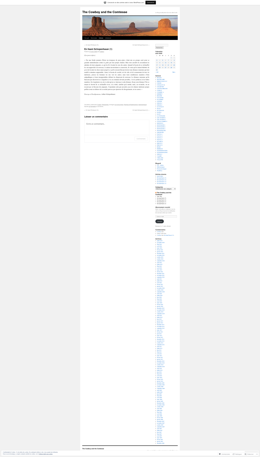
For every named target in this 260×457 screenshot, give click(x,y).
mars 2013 (159, 330)
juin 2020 (159, 297)
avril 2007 (159, 436)
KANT (158, 114)
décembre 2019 (160, 308)
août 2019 (159, 315)
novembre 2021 (161, 275)
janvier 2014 (160, 323)
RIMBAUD (160, 148)
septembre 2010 (161, 366)
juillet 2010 (159, 370)
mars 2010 (159, 377)
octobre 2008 (160, 406)
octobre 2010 (160, 364)
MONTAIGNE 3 (161, 128)
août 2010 (159, 368)
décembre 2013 (160, 324)
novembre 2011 (161, 341)
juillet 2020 (159, 295)
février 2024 (160, 250)
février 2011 (160, 357)
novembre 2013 (161, 326)
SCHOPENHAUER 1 (162, 150)
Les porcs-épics (119, 104)
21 (168, 65)
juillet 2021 (159, 281)
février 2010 (160, 379)
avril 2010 (159, 375)
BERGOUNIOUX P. (162, 81)
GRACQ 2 (159, 105)
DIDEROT (159, 94)
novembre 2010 (161, 363)
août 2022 (159, 262)
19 (162, 65)
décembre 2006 (160, 443)
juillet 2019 (159, 317)
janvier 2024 (160, 251)
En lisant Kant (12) (161, 183)
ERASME (159, 96)
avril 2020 (159, 301)
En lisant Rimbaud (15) (91, 45)
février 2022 (160, 271)
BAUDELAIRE (161, 79)
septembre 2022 (161, 260)
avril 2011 (159, 354)
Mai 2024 (159, 244)
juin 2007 (159, 432)
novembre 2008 (161, 405)
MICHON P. (160, 123)
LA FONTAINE (161, 116)
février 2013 (160, 332)
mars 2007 (159, 437)
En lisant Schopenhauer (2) (141, 45)
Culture (101, 38)
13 (165, 62)
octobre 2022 (160, 259)
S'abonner (159, 221)
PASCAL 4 (160, 139)
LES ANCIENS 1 (161, 117)
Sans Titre (159, 196)
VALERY (159, 156)
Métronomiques (161, 167)
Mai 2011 (159, 352)
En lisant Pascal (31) (169, 235)
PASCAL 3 (160, 138)
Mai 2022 (159, 266)
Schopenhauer (142, 104)
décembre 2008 (160, 403)
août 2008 (159, 408)
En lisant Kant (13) (161, 181)
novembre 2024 (161, 242)
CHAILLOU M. (161, 85)
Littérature (108, 38)
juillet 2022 (159, 264)
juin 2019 (159, 319)
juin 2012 (159, 333)
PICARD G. (160, 141)
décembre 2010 (160, 361)
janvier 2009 (160, 401)
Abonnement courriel (162, 207)
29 (171, 67)
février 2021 (160, 284)
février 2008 (160, 417)
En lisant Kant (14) (161, 180)
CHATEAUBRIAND (162, 88)
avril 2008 (159, 414)
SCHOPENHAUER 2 (162, 152)
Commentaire (141, 139)
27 (165, 67)
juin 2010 (159, 372)
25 (159, 67)
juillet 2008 (159, 410)
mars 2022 (159, 270)
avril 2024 (159, 246)
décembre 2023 (160, 253)
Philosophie (105, 104)
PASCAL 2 (160, 136)
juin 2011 (159, 350)
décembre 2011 (160, 339)
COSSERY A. (160, 92)
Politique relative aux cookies (46, 454)
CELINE (159, 83)
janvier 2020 (160, 306)
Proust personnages (161, 169)
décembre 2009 (160, 383)
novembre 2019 (161, 310)
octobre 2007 (160, 425)
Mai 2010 (159, 374)
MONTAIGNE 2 (161, 127)
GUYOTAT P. (160, 107)
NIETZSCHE (160, 132)
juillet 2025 (159, 240)
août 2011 (159, 346)
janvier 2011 (160, 359)
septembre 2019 (161, 313)
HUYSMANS (160, 110)
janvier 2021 (160, 286)
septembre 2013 (161, 328)
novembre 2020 (161, 288)
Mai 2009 (159, 395)
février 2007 (160, 439)
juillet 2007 (159, 430)
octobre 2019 (160, 312)
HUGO (159, 108)
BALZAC (159, 77)
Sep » (174, 72)
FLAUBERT (160, 99)
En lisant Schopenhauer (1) (98, 48)
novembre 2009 (161, 385)
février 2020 (160, 304)
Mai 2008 (159, 412)
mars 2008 (159, 416)
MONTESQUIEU (161, 130)
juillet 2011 (159, 348)
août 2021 (159, 279)
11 (159, 62)
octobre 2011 (160, 343)
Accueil (86, 38)
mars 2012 (159, 335)
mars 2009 (159, 399)
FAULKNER (160, 97)
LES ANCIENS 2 (161, 119)
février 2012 (160, 337)
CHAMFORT (160, 86)
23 (174, 65)
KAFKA (159, 112)
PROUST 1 (160, 143)
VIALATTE (160, 159)
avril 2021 (159, 282)
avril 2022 (159, 268)
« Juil (156, 72)
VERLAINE (160, 158)
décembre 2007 (160, 421)
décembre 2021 (160, 273)
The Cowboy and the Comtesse (104, 12)
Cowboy (102, 51)
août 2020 (159, 293)
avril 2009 (159, 397)
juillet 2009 (159, 392)
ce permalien (92, 106)
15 (171, 62)
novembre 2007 (161, 423)
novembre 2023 (161, 255)
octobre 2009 (160, 386)
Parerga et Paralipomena (131, 104)
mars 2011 (159, 355)
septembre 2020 (161, 292)
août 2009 (159, 390)
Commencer (150, 2)
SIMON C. (159, 154)
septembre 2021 (161, 277)
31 (157, 70)
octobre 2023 (160, 257)
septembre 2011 (161, 344)
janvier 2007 (160, 441)
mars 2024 (159, 248)
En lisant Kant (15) (161, 178)
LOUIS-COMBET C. (162, 121)
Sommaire (94, 38)
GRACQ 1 (159, 103)
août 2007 (159, 428)
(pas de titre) (160, 176)
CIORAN (159, 90)
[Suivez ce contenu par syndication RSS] (156, 193)
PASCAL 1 (160, 134)
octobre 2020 (160, 290)
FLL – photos (160, 165)
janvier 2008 (160, 419)
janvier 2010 (160, 381)
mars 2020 (159, 302)
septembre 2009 (161, 388)
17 (157, 65)
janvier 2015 (160, 321)
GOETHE (159, 101)
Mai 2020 (159, 299)
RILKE (159, 147)
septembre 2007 (161, 427)
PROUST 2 (160, 145)
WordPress (159, 170)
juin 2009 (159, 394)
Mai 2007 (159, 434)
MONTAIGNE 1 (161, 125)
